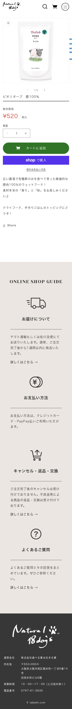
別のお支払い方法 (36, 169)
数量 (5, 125)
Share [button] (11, 225)
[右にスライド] (44, 90)
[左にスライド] (27, 90)
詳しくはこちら (21, 362)
